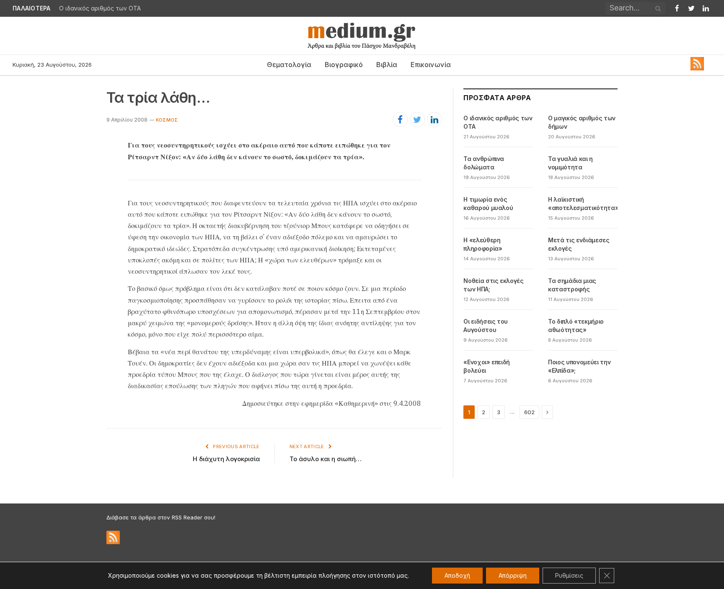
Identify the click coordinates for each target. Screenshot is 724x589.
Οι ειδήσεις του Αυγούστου (485, 325)
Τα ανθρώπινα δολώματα (483, 163)
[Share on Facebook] (400, 119)
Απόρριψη (513, 575)
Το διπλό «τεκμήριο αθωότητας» (576, 325)
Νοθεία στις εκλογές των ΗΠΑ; (493, 285)
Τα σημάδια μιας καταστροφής (572, 285)
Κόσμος (167, 120)
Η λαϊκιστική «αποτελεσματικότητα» (583, 203)
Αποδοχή (457, 575)
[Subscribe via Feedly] (697, 68)
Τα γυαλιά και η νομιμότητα (570, 163)
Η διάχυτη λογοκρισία (226, 459)
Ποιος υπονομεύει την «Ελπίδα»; (579, 366)
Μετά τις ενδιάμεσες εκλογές (578, 244)
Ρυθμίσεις (569, 575)
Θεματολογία (289, 64)
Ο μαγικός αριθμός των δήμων (581, 122)
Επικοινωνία (431, 64)
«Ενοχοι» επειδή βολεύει (486, 366)
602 (529, 412)
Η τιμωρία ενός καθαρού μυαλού (488, 203)
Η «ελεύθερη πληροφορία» (482, 244)
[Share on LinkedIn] (434, 119)
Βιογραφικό (344, 64)
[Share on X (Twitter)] (417, 119)
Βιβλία (386, 64)
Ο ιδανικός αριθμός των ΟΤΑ (100, 8)
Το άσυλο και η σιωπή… (326, 459)
